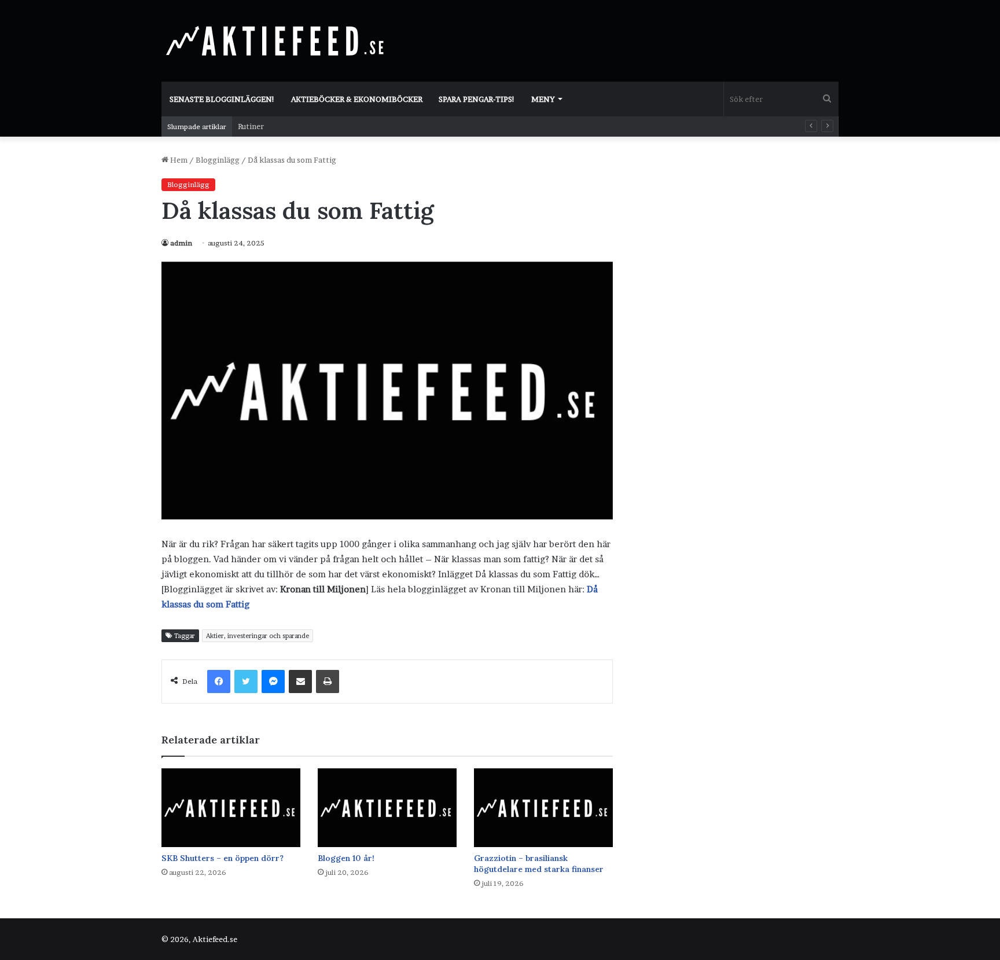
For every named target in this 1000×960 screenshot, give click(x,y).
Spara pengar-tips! (477, 99)
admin (181, 243)
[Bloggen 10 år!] (387, 807)
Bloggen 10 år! (346, 858)
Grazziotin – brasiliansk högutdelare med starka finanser (539, 863)
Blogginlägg (218, 159)
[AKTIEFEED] (277, 40)
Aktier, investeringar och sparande (257, 636)
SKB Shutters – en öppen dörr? (222, 858)
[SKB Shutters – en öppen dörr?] (230, 807)
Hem (178, 159)
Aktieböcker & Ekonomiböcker (356, 99)
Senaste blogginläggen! (222, 99)
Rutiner (251, 126)
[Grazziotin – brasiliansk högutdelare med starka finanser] (543, 807)
